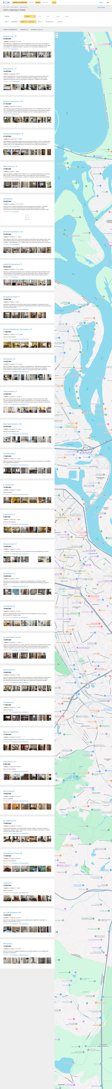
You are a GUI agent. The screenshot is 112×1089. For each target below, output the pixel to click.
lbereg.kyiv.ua (15, 277)
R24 (4, 7)
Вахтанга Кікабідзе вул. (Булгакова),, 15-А (17, 329)
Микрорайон (14, 21)
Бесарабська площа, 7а (11, 297)
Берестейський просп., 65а (12, 424)
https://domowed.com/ (24, 309)
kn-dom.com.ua (15, 211)
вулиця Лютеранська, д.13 (12, 264)
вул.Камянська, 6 (9, 670)
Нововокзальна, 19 (9, 544)
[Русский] (107, 2)
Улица (39, 21)
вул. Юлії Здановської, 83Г (12, 912)
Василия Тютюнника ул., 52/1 (13, 101)
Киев (54, 2)
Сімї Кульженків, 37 (10, 391)
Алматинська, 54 (9, 514)
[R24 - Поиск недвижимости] (6, 2)
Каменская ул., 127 (9, 36)
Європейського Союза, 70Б (12, 853)
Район (6, 21)
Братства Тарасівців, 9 (11, 732)
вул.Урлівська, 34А (9, 821)
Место (32, 21)
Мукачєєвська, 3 (9, 791)
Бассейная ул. (8, 199)
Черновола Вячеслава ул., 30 (13, 134)
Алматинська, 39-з (9, 761)
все (27, 29)
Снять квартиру (14, 7)
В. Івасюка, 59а (8, 485)
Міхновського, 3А (9, 359)
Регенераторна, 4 (9, 453)
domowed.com (15, 309)
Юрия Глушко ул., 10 (10, 166)
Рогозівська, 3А (8, 702)
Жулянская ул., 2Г (9, 573)
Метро (23, 21)
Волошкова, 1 (8, 944)
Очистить (60, 21)
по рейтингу (40, 29)
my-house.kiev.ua (14, 48)
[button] (57, 34)
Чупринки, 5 (7, 883)
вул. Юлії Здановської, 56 (11, 637)
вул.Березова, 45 (9, 606)
